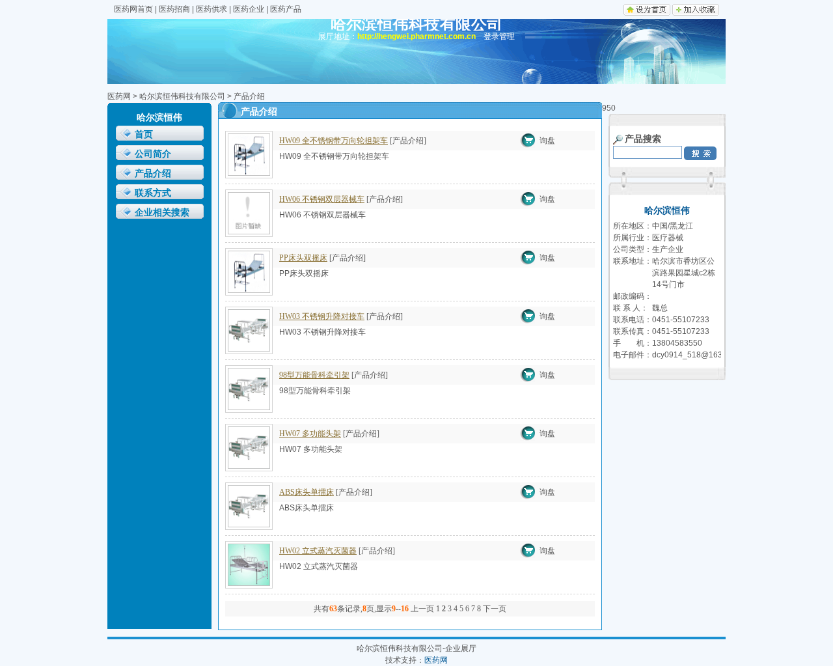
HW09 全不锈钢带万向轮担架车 (333, 140)
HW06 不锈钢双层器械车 (321, 199)
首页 (144, 134)
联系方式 (153, 193)
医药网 (119, 96)
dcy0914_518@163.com (695, 354)
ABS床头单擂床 (306, 492)
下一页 (494, 608)
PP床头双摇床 (303, 257)
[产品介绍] (408, 140)
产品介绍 (153, 173)
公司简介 (153, 154)
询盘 (547, 140)
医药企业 (248, 9)
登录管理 (499, 36)
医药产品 (285, 9)
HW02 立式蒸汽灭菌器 (318, 550)
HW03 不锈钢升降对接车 (321, 316)
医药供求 (211, 9)
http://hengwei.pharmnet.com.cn (416, 36)
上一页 (422, 608)
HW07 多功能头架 (310, 433)
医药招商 (174, 9)
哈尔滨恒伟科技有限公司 (182, 96)
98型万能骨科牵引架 (314, 375)
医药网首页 (133, 9)
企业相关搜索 (162, 212)
